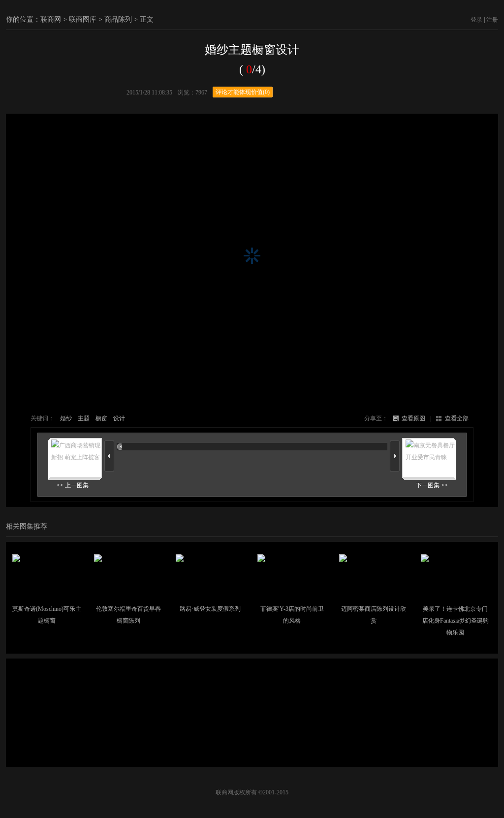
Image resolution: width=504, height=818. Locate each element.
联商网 (50, 19)
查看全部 (457, 418)
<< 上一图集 (73, 485)
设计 (119, 418)
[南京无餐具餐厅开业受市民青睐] (429, 455)
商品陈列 (118, 19)
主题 (84, 418)
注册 (492, 19)
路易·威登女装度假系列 (210, 608)
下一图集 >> (432, 485)
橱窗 (101, 418)
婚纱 (66, 418)
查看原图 (413, 418)
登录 (476, 19)
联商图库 (82, 19)
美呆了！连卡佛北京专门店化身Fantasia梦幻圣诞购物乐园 (455, 620)
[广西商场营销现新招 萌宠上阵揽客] (75, 455)
